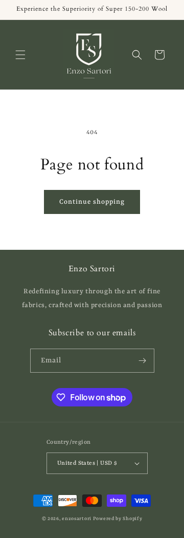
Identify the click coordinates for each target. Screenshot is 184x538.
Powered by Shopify (118, 519)
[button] (20, 55)
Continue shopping (92, 202)
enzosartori (76, 519)
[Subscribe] (142, 361)
